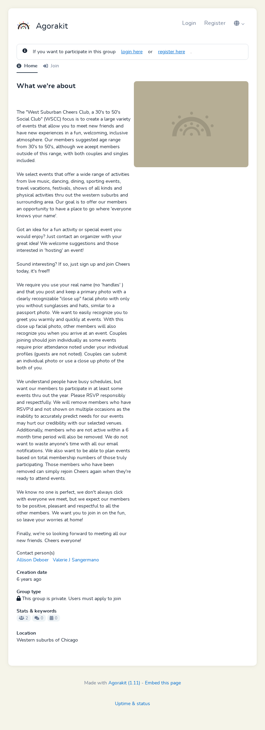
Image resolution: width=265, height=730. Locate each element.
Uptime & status (132, 703)
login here (132, 51)
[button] (239, 23)
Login (189, 23)
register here (171, 51)
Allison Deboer (33, 560)
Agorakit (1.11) (124, 683)
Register (215, 23)
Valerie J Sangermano (76, 560)
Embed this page (163, 683)
